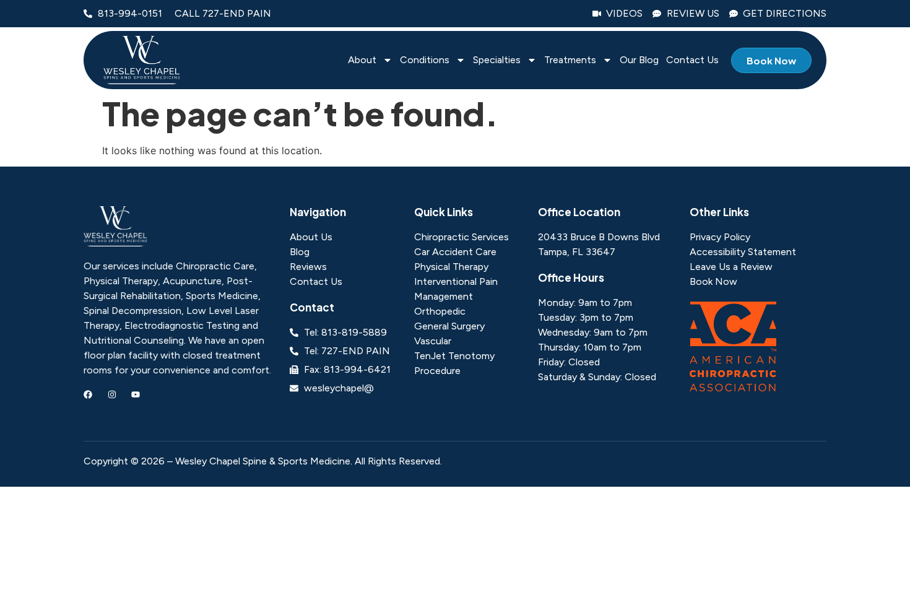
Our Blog (639, 60)
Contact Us (692, 60)
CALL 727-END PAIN (223, 13)
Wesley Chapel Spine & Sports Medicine (262, 461)
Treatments (570, 60)
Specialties (497, 60)
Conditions (424, 60)
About (362, 60)
